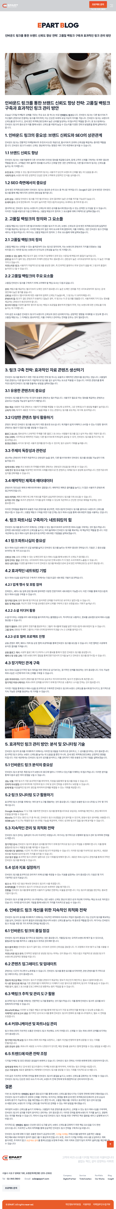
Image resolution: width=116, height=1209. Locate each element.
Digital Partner (69, 1179)
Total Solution (85, 1179)
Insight (111, 1179)
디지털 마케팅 (62, 1134)
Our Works (100, 1179)
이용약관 (87, 1204)
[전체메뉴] (111, 5)
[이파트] (10, 6)
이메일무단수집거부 (101, 1204)
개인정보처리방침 (73, 1204)
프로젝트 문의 (32, 1140)
